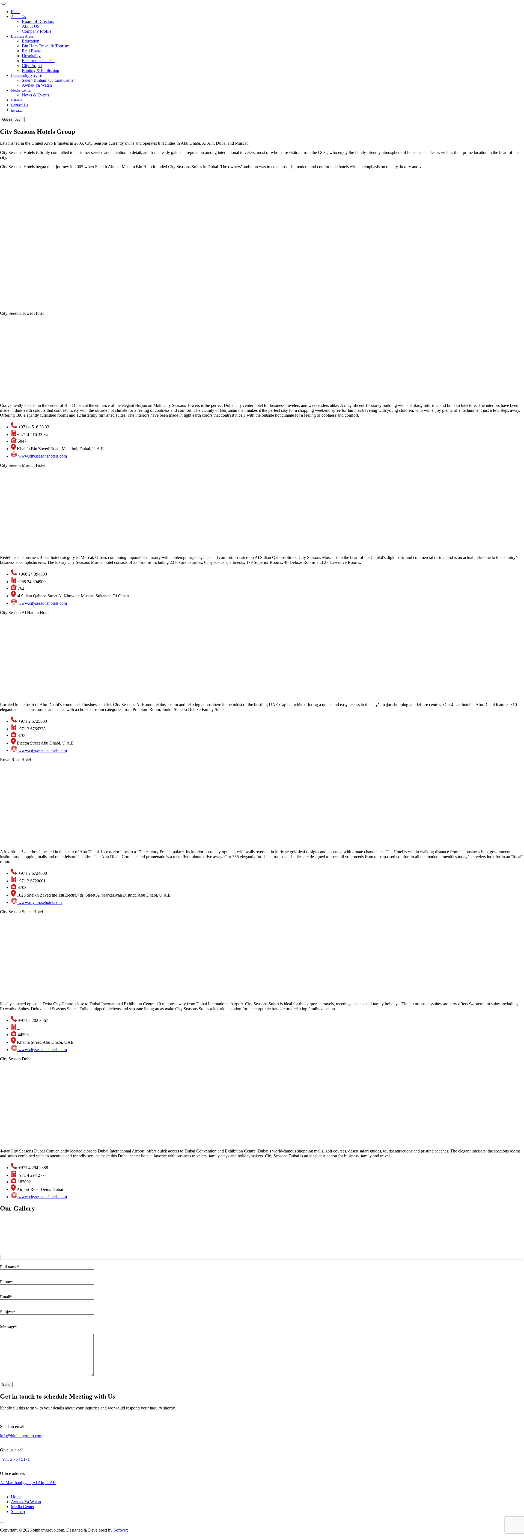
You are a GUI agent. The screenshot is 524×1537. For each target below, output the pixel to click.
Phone (6, 1281)
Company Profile (36, 31)
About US (31, 26)
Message (8, 1326)
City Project (32, 65)
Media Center (21, 90)
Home (15, 12)
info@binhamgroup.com (21, 1435)
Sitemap (18, 1511)
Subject (7, 1311)
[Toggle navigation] (3, 4)
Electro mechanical (38, 60)
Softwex (121, 1530)
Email (6, 1296)
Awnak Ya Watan (37, 85)
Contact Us (19, 105)
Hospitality (31, 55)
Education (30, 41)
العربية (16, 110)
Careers (16, 100)
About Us (18, 17)
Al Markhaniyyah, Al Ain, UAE (28, 1482)
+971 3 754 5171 (15, 1459)
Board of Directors (38, 21)
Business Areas (22, 36)
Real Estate (31, 51)
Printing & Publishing (40, 70)
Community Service (26, 76)
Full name (9, 1266)
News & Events (35, 95)
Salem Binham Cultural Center (48, 80)
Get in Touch (12, 119)
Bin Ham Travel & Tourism (45, 46)
